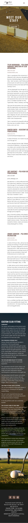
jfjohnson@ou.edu (12, 240)
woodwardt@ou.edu (12, 72)
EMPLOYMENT (18, 510)
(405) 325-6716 (11, 134)
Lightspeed (14, 514)
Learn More (14, 27)
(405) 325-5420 (11, 70)
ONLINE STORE (10, 508)
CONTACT (14, 512)
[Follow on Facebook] (10, 497)
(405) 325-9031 (11, 238)
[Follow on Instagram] (17, 497)
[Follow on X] (14, 497)
